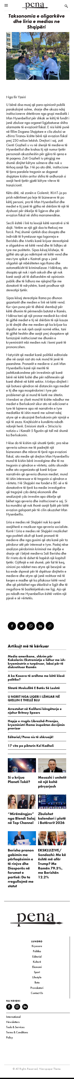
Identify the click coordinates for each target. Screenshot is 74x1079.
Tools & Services (15, 1027)
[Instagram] (17, 1007)
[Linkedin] (40, 626)
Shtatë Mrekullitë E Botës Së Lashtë (34, 688)
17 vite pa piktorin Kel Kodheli (31, 745)
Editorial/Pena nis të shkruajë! (30, 737)
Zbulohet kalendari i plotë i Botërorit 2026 (52, 818)
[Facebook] (12, 626)
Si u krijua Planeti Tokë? (19, 779)
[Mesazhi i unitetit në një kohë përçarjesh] (52, 765)
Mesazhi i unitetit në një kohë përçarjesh (52, 782)
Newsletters (13, 1022)
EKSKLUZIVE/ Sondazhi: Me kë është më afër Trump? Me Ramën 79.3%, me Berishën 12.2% (52, 863)
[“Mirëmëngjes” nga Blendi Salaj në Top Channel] (22, 802)
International (13, 1017)
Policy (9, 1037)
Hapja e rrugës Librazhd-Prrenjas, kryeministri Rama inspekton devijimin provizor (36, 724)
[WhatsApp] (31, 626)
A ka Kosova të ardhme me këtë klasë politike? (36, 678)
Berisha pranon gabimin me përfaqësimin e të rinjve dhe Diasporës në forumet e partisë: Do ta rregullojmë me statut (21, 868)
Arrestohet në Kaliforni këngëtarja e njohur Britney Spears (35, 711)
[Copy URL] (50, 626)
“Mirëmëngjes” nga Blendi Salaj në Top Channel (21, 818)
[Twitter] (21, 626)
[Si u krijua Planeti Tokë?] (22, 765)
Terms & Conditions (17, 1032)
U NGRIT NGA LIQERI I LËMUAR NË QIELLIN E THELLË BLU (34, 698)
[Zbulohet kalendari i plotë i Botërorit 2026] (52, 802)
